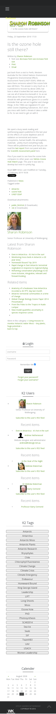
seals (27, 631)
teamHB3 (27, 639)
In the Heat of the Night (32, 461)
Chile (27, 557)
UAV (27, 644)
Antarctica (27, 535)
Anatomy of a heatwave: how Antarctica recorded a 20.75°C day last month (29, 289)
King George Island (27, 587)
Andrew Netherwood (34, 435)
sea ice (27, 626)
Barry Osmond (33, 488)
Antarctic (15, 189)
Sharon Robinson (24, 56)
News (20, 26)
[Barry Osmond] (23, 488)
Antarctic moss (27, 540)
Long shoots (27, 600)
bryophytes (27, 553)
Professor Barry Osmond (32, 506)
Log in (28, 370)
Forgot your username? (28, 380)
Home (12, 26)
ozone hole (16, 191)
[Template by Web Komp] (10, 712)
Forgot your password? (28, 377)
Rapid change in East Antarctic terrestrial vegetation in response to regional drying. (30, 266)
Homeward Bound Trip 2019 (24, 262)
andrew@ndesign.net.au (30, 443)
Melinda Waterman (33, 466)
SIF (27, 635)
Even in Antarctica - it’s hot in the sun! (28, 254)
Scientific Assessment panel (23, 151)
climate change (27, 566)
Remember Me (26, 364)
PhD (27, 613)
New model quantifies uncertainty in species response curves (27, 311)
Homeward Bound (27, 583)
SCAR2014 (27, 622)
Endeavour (27, 579)
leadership (27, 592)
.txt (13, 208)
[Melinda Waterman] (21, 466)
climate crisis (27, 570)
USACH (27, 648)
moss (27, 605)
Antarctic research (27, 548)
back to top (12, 329)
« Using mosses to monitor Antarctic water (25, 322)
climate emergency (27, 574)
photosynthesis (27, 618)
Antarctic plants (27, 544)
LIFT (27, 596)
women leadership (27, 652)
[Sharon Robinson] (22, 403)
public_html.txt (18, 205)
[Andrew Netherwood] (21, 435)
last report (19, 148)
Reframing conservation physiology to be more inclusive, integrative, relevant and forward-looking (30, 273)
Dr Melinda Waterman (32, 484)
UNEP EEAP (17, 194)
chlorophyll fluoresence (27, 561)
